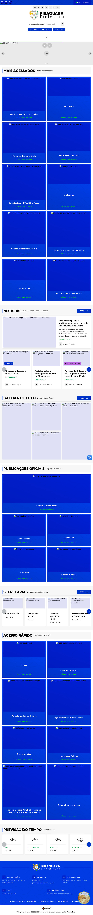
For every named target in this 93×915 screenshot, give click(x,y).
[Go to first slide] (90, 53)
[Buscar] (62, 24)
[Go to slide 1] (45, 63)
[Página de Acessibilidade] (58, 7)
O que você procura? (37, 24)
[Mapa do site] (54, 7)
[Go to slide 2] (47, 63)
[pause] (49, 45)
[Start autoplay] (44, 45)
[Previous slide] (3, 53)
